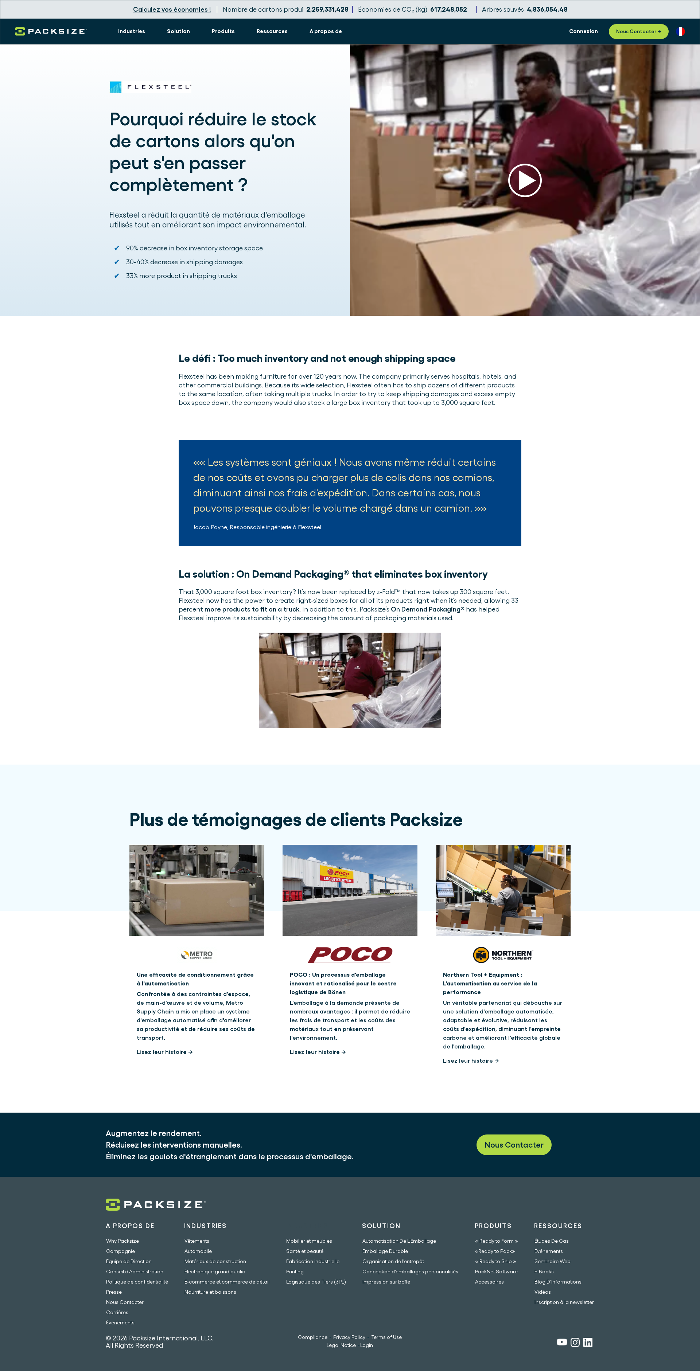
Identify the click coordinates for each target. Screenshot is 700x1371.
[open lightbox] (525, 180)
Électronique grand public (214, 1271)
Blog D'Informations (558, 1282)
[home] (51, 31)
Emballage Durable (385, 1251)
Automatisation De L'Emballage (399, 1241)
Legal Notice (341, 1345)
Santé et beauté (304, 1251)
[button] (131, 31)
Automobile (198, 1251)
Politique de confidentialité (137, 1282)
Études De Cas (551, 1241)
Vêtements (196, 1241)
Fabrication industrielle (312, 1261)
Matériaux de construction (215, 1261)
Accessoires (489, 1282)
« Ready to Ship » (495, 1261)
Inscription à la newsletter (564, 1302)
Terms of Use (386, 1337)
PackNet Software (496, 1271)
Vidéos (542, 1292)
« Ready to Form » (496, 1241)
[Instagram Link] (575, 1343)
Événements (120, 1322)
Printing (295, 1271)
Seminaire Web (552, 1261)
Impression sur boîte (386, 1282)
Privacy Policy (349, 1337)
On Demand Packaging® (427, 609)
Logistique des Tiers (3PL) (316, 1282)
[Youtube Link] (562, 1343)
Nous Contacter (514, 1144)
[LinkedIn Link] (588, 1343)
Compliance (312, 1337)
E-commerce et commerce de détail (226, 1282)
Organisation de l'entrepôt (393, 1261)
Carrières (117, 1312)
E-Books (544, 1271)
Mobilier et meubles (309, 1241)
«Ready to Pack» (495, 1251)
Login (366, 1345)
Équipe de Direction (129, 1261)
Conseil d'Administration (134, 1271)
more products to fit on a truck (252, 609)
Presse (114, 1292)
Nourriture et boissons (210, 1292)
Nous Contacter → (638, 31)
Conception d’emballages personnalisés (410, 1271)
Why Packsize (122, 1241)
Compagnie (120, 1251)
